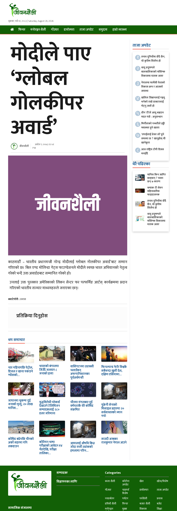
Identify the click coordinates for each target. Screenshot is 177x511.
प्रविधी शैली (110, 503)
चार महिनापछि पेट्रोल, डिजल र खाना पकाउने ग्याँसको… (20, 371)
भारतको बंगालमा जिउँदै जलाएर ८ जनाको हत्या (49, 370)
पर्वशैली (143, 498)
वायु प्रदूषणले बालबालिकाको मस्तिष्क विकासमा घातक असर (153, 71)
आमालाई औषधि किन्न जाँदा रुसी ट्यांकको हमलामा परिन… (82, 447)
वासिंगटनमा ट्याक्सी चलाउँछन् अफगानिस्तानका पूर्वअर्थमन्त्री (82, 372)
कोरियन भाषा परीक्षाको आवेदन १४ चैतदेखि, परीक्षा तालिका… (50, 448)
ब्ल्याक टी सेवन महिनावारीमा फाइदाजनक (155, 191)
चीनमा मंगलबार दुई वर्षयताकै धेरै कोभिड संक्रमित (81, 406)
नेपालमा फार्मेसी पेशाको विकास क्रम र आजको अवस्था (153, 86)
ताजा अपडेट (87, 29)
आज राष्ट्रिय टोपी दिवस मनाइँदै (152, 151)
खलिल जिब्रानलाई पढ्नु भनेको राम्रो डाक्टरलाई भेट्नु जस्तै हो (153, 101)
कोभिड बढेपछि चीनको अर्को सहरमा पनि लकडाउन (21, 442)
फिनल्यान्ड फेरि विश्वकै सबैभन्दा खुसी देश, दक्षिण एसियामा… (114, 370)
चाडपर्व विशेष (125, 492)
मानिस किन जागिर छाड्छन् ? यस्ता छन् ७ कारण (156, 178)
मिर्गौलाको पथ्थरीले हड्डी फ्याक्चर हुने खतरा (153, 125)
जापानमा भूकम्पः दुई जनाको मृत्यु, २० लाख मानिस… (20, 404)
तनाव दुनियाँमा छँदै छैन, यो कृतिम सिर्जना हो (153, 58)
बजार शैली (144, 503)
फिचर (21, 29)
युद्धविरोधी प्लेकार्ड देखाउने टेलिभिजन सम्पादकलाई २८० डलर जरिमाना (49, 408)
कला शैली (110, 481)
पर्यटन (125, 498)
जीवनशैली (24, 146)
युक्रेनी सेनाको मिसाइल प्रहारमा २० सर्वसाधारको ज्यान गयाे (112, 410)
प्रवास (23, 299)
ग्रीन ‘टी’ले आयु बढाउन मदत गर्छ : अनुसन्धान (152, 114)
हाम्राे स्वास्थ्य (120, 29)
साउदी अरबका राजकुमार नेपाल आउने (114, 440)
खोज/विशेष (162, 481)
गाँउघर (55, 29)
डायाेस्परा (69, 29)
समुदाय (103, 29)
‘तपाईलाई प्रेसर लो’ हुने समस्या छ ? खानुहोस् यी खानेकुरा (153, 138)
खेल (141, 481)
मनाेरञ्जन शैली (38, 29)
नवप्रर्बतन (109, 498)
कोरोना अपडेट (125, 483)
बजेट (159, 503)
